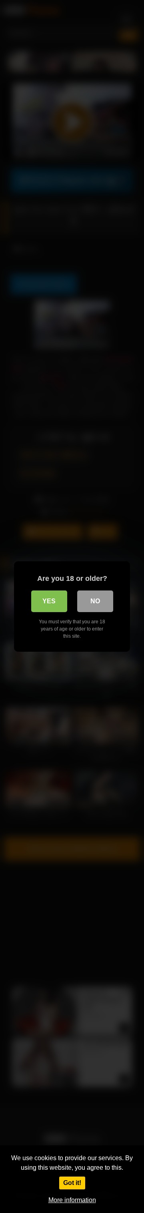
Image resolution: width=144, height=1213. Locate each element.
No (95, 601)
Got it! (72, 1182)
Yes (49, 601)
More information (72, 1200)
